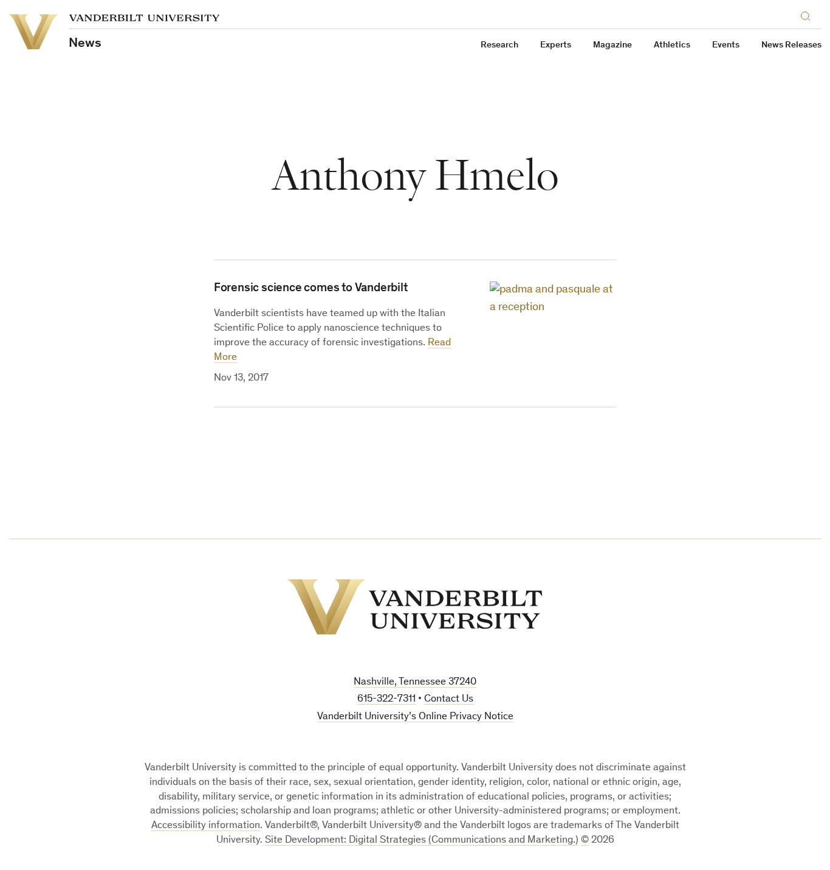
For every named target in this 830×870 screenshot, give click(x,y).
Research (499, 45)
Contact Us (448, 699)
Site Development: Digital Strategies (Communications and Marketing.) (421, 840)
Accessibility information (205, 826)
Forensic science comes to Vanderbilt (311, 289)
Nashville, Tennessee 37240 (415, 682)
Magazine (612, 45)
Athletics (672, 45)
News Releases (791, 45)
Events (725, 45)
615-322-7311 (386, 699)
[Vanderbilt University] (415, 607)
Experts (555, 45)
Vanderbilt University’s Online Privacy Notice (415, 717)
